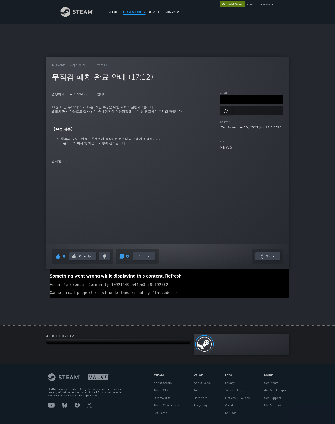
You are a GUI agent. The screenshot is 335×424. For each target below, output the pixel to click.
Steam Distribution (166, 405)
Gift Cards (160, 413)
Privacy (230, 383)
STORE (114, 12)
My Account (272, 405)
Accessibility (233, 390)
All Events (58, 65)
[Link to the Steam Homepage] (76, 16)
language (265, 4)
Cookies (230, 405)
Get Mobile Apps (275, 390)
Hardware (200, 398)
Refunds (230, 413)
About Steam (163, 383)
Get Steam (271, 383)
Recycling (200, 405)
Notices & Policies (237, 398)
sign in (250, 4)
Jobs (197, 390)
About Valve (202, 383)
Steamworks (162, 398)
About (155, 12)
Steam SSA (161, 390)
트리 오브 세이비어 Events (87, 65)
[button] (251, 99)
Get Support (272, 398)
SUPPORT (173, 12)
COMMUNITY (134, 12)
